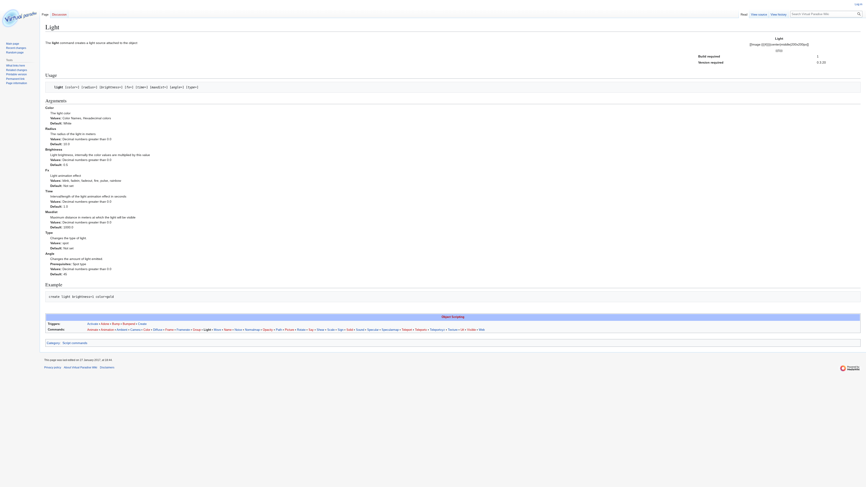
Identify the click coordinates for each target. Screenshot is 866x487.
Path (279, 329)
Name (228, 329)
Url (462, 329)
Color (146, 329)
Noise (238, 329)
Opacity (268, 329)
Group (197, 329)
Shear (320, 329)
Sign (340, 329)
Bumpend (129, 324)
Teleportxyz (437, 329)
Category (53, 343)
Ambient (122, 329)
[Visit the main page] (20, 18)
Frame (169, 329)
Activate (92, 324)
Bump (116, 324)
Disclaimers (107, 367)
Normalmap (252, 329)
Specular (373, 329)
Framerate (183, 329)
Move (217, 329)
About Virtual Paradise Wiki (80, 367)
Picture (289, 329)
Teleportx (421, 329)
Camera (135, 329)
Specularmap (390, 329)
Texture (453, 329)
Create (142, 324)
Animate (92, 329)
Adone (105, 324)
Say (311, 329)
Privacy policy (52, 367)
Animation (107, 329)
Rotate (301, 329)
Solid (349, 329)
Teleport (407, 329)
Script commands (74, 343)
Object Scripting (453, 317)
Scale (331, 329)
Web (482, 329)
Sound (360, 329)
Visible (471, 329)
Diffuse (157, 329)
